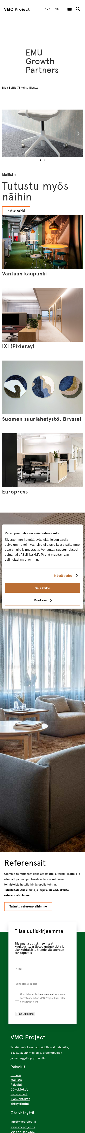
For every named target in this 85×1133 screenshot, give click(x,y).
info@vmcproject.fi (23, 1121)
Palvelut (16, 1085)
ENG (48, 9)
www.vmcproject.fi (23, 1127)
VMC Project (17, 9)
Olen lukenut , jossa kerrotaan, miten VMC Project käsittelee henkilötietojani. (43, 997)
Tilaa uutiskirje (25, 1013)
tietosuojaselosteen (46, 993)
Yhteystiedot (20, 1104)
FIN (57, 9)
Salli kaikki (42, 588)
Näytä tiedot (63, 575)
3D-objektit (19, 1089)
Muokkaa (40, 600)
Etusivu (16, 1075)
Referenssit (19, 1094)
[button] (69, 9)
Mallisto (16, 1080)
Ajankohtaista (20, 1099)
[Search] (78, 9)
